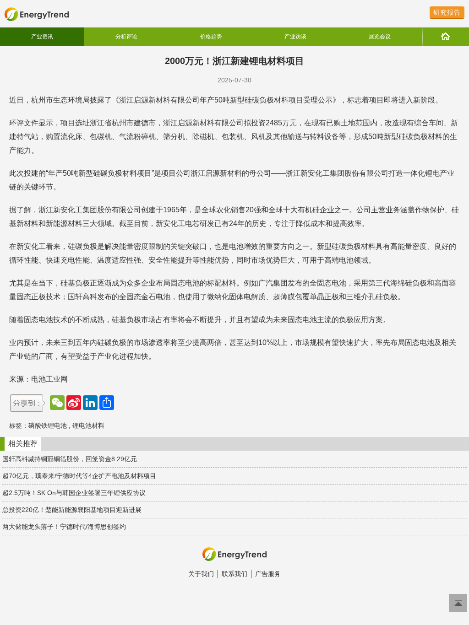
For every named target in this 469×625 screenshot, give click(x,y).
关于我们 (201, 573)
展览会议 (380, 36)
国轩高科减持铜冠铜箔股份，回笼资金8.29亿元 (69, 459)
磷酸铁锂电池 (47, 425)
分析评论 (126, 36)
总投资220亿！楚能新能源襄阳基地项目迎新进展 (72, 509)
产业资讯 (42, 36)
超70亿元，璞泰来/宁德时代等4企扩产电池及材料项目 (79, 476)
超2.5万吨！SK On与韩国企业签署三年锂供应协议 (74, 492)
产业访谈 (295, 36)
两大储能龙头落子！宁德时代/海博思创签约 (64, 526)
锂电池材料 (88, 425)
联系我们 (234, 573)
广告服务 (268, 573)
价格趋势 (211, 36)
